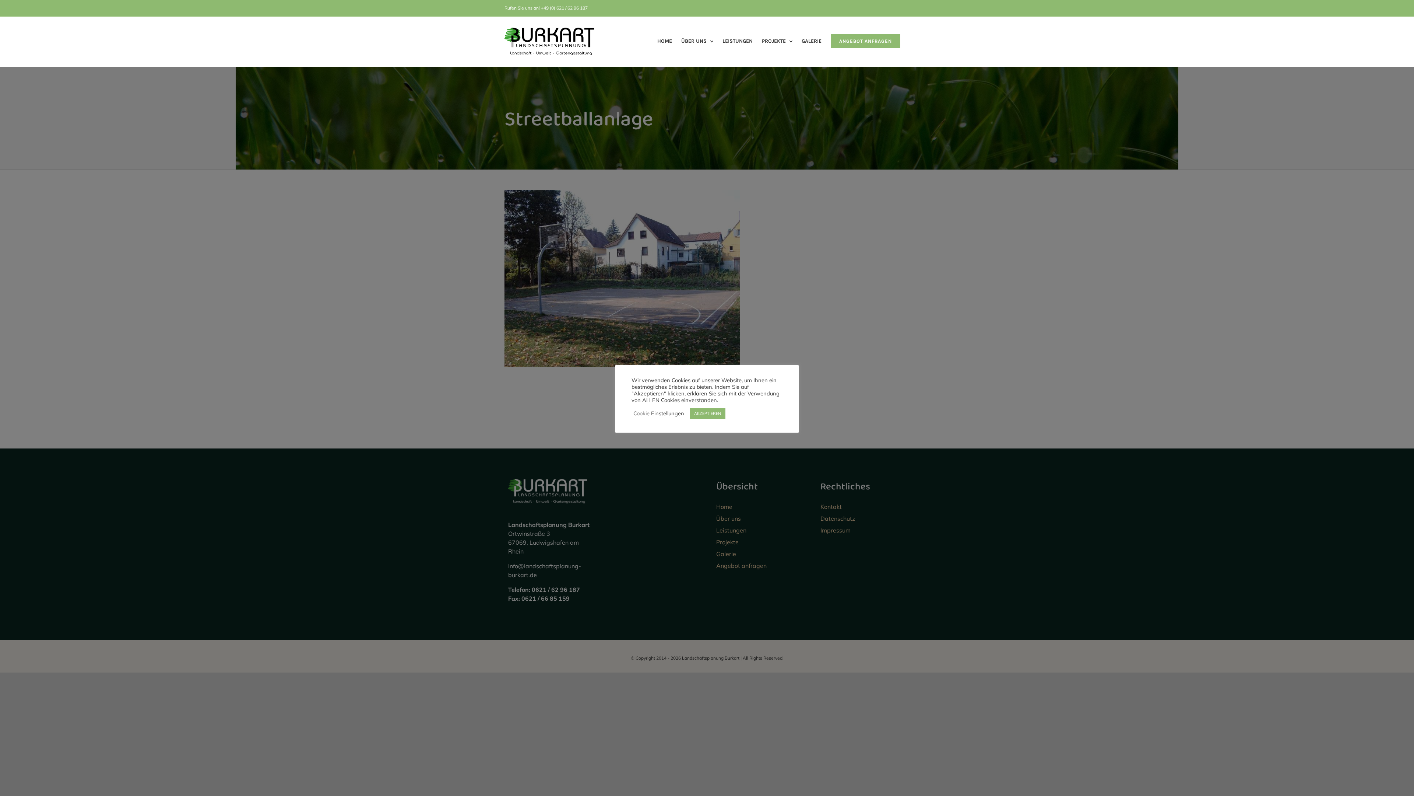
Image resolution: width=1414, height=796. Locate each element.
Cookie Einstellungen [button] (658, 413)
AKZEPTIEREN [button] (707, 413)
